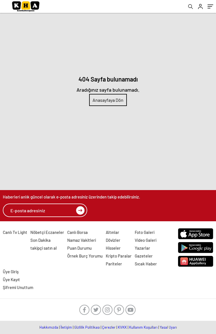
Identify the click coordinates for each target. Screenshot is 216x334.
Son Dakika (40, 240)
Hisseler (113, 247)
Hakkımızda (48, 327)
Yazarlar (142, 247)
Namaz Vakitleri (81, 240)
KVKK (122, 327)
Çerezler (109, 327)
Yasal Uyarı (168, 327)
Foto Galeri (144, 232)
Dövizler (113, 240)
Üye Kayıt (11, 279)
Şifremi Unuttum (18, 287)
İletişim (66, 327)
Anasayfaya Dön (108, 100)
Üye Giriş (11, 271)
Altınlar (112, 232)
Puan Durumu (79, 247)
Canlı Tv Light (15, 232)
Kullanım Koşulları (143, 327)
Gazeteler (144, 255)
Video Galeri (145, 240)
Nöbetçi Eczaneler (47, 232)
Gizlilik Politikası (87, 327)
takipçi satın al (43, 247)
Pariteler (114, 263)
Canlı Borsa (77, 232)
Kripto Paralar (119, 255)
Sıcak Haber (146, 263)
